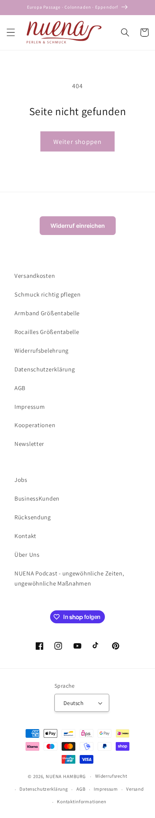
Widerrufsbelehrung (41, 350)
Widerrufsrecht (111, 776)
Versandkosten (34, 276)
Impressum (29, 407)
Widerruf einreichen (77, 225)
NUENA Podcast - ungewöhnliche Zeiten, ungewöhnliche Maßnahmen (69, 578)
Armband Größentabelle (47, 313)
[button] (11, 32)
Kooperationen (34, 425)
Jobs (20, 480)
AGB (20, 388)
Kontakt (25, 536)
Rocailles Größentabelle (46, 332)
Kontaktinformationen (81, 802)
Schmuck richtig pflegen (47, 294)
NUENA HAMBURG (66, 776)
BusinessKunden (36, 498)
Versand (135, 789)
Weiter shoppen (77, 141)
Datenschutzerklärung (44, 369)
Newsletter (29, 444)
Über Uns (27, 555)
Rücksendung (32, 517)
